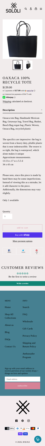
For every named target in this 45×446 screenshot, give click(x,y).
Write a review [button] (23, 283)
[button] (19, 91)
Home (8, 307)
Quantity (6, 211)
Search (26, 307)
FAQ (25, 314)
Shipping (7, 101)
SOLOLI (26, 442)
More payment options (22, 241)
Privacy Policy (30, 335)
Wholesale (28, 321)
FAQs (7, 339)
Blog (7, 332)
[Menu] (40, 8)
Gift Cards (28, 328)
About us (9, 325)
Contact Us (10, 346)
